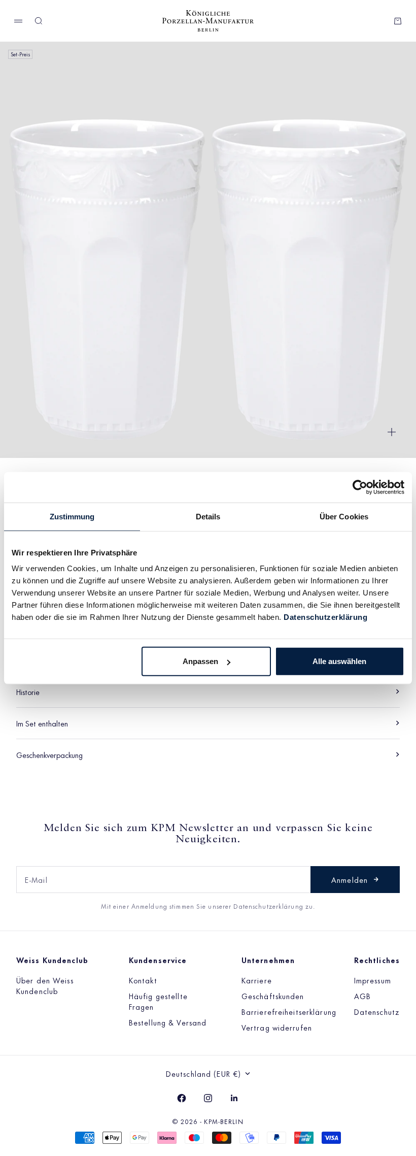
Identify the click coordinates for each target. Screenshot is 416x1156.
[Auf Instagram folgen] (208, 1098)
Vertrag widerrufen (276, 1027)
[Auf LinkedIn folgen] (234, 1098)
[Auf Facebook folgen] (182, 1098)
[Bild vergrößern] (392, 432)
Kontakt (143, 980)
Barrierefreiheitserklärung (288, 1011)
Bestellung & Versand (167, 1022)
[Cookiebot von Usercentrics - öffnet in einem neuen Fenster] (360, 486)
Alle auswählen (339, 661)
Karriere (256, 980)
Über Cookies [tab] (344, 516)
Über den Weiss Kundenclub (45, 985)
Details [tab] (208, 516)
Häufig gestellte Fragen (158, 1001)
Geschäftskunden (272, 996)
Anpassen (200, 661)
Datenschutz (377, 1011)
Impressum (372, 980)
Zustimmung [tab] (72, 516)
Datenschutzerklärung (325, 617)
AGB (362, 996)
